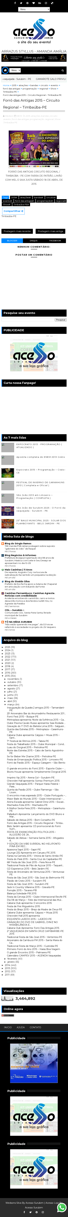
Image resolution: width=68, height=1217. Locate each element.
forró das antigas (11, 88)
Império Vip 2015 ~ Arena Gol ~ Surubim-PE (31, 777)
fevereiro (12, 958)
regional (43, 88)
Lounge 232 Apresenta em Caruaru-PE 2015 (31, 852)
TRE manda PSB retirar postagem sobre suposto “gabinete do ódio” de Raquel (30, 547)
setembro (13, 685)
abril (9, 701)
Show (53, 88)
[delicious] (52, 3)
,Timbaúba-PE (10, 122)
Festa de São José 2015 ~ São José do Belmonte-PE (35, 877)
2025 (8, 647)
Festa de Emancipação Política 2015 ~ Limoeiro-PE (35, 759)
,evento (7, 119)
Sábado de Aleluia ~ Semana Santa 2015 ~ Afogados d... (35, 839)
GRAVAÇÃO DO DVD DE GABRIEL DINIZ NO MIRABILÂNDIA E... (32, 923)
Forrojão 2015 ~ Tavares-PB (22, 890)
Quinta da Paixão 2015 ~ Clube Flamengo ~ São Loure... (33, 791)
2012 (8, 971)
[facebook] (15, 3)
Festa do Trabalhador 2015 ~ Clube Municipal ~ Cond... (36, 744)
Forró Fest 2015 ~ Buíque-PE (22, 716)
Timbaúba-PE (10, 91)
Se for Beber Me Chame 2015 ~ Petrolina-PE (31, 756)
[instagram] (45, 3)
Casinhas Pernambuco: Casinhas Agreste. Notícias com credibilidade (30, 594)
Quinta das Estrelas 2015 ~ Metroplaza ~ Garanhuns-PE (35, 730)
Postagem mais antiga (50, 231)
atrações (23, 85)
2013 (8, 968)
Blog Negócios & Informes (20, 555)
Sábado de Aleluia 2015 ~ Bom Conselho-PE (31, 820)
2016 (8, 672)
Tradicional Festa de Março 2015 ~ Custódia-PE (32, 946)
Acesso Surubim (34, 1202)
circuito (44, 85)
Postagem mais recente (17, 231)
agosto (11, 688)
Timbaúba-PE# (21, 204)
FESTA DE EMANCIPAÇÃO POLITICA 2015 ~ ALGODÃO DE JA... (31, 833)
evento (54, 85)
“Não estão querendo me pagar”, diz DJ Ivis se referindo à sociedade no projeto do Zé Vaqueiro (30, 625)
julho (10, 691)
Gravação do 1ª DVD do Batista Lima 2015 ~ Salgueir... (36, 726)
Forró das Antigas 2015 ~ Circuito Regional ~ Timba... (35, 823)
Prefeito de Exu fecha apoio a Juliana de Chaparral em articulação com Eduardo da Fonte (31, 585)
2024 (8, 650)
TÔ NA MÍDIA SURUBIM (18, 621)
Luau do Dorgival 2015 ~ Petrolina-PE (27, 747)
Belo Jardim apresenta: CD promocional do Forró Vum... (34, 827)
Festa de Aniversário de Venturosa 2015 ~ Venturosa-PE (36, 873)
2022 (8, 656)
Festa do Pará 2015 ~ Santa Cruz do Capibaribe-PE (34, 859)
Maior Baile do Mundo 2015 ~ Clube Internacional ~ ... (36, 798)
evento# (7, 201)
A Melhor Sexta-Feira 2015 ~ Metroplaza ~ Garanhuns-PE (36, 809)
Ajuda (21, 1027)
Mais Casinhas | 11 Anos (18, 569)
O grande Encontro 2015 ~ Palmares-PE (29, 952)
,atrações (35, 116)
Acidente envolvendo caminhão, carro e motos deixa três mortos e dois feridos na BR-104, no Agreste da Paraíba (29, 601)
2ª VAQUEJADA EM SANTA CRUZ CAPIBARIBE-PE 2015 (35, 932)
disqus (33, 240)
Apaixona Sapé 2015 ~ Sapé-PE (24, 849)
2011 (7, 974)
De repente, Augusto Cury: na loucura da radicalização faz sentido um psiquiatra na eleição (30, 573)
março (11, 704)
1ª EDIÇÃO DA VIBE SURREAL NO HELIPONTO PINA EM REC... (33, 845)
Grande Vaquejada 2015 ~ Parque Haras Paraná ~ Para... (33, 785)
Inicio (8, 1027)
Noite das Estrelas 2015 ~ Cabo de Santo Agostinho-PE (35, 752)
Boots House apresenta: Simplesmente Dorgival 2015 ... (36, 773)
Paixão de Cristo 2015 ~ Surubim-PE (26, 880)
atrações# (25, 197)
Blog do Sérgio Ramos (18, 543)
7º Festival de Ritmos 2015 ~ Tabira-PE (28, 741)
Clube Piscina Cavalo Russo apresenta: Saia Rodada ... (36, 723)
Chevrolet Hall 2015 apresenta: (23, 915)
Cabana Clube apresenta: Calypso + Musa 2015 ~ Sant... (33, 736)
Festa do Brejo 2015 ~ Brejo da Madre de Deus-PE (34, 909)
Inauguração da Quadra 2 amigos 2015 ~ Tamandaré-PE (36, 709)
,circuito (53, 116)
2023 (8, 653)
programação (30, 88)
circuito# (51, 197)
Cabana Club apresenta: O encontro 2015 (29, 903)
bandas (34, 85)
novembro (13, 679)
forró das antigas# (24, 201)
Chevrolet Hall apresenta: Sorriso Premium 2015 (33, 780)
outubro (12, 682)
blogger (12, 240)
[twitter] (21, 3)
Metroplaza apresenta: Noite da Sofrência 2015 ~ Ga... (36, 719)
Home (6, 85)
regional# (61, 201)
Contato (35, 1027)
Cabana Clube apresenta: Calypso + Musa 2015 (32, 912)
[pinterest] (27, 3)
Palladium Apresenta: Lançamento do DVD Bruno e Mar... (35, 815)
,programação (36, 119)
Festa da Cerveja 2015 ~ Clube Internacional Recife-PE (37, 896)
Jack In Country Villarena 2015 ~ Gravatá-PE (31, 887)
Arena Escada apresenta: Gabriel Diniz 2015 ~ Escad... (36, 802)
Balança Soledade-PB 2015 (21, 893)
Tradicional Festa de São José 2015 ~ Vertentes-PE (34, 937)
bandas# (38, 197)
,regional (49, 119)
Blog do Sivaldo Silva (17, 581)
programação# (45, 201)
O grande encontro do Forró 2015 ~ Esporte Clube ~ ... (36, 768)
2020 (8, 663)
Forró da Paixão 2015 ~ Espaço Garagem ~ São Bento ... (36, 764)
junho (10, 695)
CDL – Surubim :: (14, 610)
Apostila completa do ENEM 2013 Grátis (40, 457)
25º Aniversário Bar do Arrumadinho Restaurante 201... (36, 713)
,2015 (27, 116)
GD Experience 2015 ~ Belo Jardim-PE (28, 868)
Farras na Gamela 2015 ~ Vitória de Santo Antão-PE (35, 855)
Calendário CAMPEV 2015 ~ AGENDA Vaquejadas (34, 955)
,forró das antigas (20, 119)
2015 (14, 85)
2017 (8, 669)
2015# (14, 197)
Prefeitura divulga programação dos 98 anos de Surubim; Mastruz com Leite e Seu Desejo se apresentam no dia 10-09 (29, 561)
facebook (55, 240)
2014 (8, 965)
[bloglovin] (33, 3)
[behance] (39, 3)
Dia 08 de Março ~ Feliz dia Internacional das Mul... (34, 900)
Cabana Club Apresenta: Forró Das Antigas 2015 (33, 928)
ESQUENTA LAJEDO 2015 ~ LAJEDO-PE (29, 919)
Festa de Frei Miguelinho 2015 (23, 906)
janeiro (11, 961)
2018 (8, 666)
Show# (7, 204)
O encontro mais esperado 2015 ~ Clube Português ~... (36, 795)
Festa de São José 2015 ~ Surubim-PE (28, 884)
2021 (8, 659)
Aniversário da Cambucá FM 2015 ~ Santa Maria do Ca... (34, 941)
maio (10, 698)
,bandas (45, 116)
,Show (57, 119)
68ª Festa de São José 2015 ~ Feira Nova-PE (31, 862)
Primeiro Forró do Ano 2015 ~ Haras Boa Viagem (33, 949)
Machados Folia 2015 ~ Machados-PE (27, 805)
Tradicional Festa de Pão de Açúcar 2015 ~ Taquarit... (35, 865)
